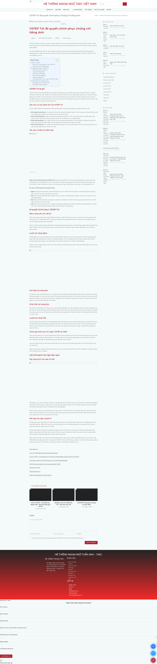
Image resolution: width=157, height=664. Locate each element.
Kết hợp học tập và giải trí (40, 84)
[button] (56, 60)
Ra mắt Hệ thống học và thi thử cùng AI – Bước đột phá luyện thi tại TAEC (118, 159)
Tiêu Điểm (106, 94)
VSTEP (57, 38)
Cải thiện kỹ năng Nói (39, 73)
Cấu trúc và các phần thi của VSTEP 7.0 (44, 64)
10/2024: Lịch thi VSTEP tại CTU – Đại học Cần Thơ (63, 503)
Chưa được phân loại (108, 77)
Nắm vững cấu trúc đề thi (40, 70)
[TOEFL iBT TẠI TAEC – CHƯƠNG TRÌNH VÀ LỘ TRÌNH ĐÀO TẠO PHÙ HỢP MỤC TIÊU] (106, 117)
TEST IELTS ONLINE (115, 53)
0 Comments (67, 38)
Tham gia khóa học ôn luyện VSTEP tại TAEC (45, 79)
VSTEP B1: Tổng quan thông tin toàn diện (86, 503)
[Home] (92, 15)
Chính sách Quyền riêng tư (111, 148)
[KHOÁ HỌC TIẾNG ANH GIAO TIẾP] (106, 64)
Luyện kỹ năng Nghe (38, 71)
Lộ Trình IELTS (107, 83)
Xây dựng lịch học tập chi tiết (41, 82)
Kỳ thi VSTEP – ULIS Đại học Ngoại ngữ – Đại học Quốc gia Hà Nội (40, 504)
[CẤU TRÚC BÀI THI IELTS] (106, 26)
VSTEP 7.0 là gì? (35, 62)
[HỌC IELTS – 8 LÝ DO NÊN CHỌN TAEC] (106, 37)
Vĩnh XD (10, 663)
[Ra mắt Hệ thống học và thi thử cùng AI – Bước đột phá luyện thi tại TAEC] (106, 159)
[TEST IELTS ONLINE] (106, 54)
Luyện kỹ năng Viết (38, 77)
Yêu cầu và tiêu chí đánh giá (41, 66)
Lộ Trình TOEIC (107, 86)
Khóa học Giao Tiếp (108, 80)
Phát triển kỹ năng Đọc (39, 75)
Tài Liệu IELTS (107, 89)
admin (33, 38)
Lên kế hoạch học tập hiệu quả (39, 81)
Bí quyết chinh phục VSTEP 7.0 (39, 68)
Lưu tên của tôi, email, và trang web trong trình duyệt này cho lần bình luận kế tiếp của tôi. (58, 538)
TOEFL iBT (106, 98)
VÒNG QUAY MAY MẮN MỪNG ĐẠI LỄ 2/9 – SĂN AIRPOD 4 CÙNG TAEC (117, 176)
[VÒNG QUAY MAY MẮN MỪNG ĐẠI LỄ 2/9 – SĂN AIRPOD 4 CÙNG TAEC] (106, 176)
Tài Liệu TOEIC (107, 92)
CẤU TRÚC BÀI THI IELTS (117, 25)
